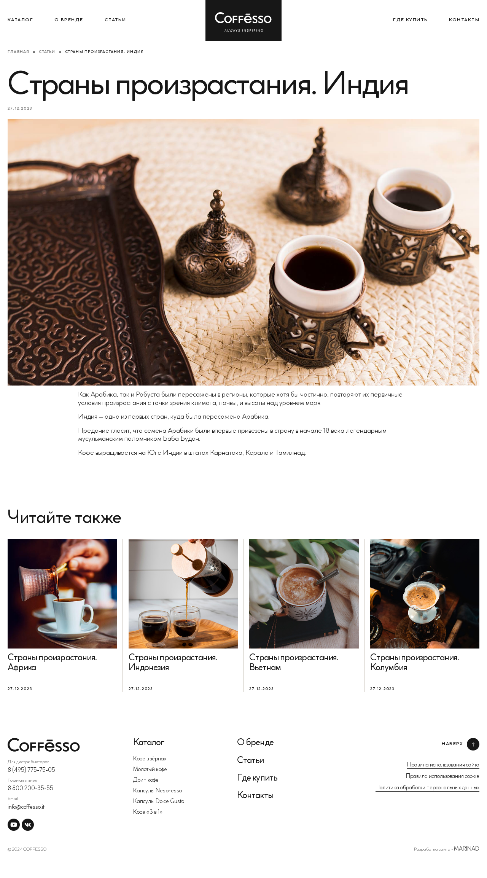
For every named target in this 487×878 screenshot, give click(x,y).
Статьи (115, 20)
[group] (62, 615)
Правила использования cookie (442, 776)
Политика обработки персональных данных (427, 788)
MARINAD (466, 849)
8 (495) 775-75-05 (31, 770)
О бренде (68, 20)
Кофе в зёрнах (149, 759)
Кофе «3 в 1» (147, 812)
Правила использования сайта (443, 765)
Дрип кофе (146, 780)
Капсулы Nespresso (157, 791)
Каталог (20, 20)
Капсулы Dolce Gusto (158, 802)
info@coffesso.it (26, 807)
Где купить (410, 20)
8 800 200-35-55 (30, 789)
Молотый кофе (150, 770)
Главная (18, 52)
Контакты (464, 20)
